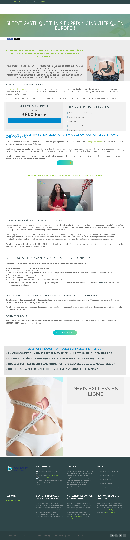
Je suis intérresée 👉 (65, 163)
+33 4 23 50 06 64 (52, 476)
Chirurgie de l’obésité (105, 484)
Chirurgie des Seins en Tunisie (108, 471)
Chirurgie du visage (105, 479)
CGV (57, 535)
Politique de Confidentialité (77, 516)
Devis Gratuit (34, 121)
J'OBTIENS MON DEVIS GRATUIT (65, 333)
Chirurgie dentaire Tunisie (107, 475)
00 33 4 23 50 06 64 (21, 2)
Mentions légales (46, 535)
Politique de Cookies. (73, 519)
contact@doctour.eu (43, 2)
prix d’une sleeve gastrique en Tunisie (23, 89)
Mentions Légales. (110, 512)
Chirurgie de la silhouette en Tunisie (110, 488)
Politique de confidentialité (71, 535)
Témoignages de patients (14, 500)
